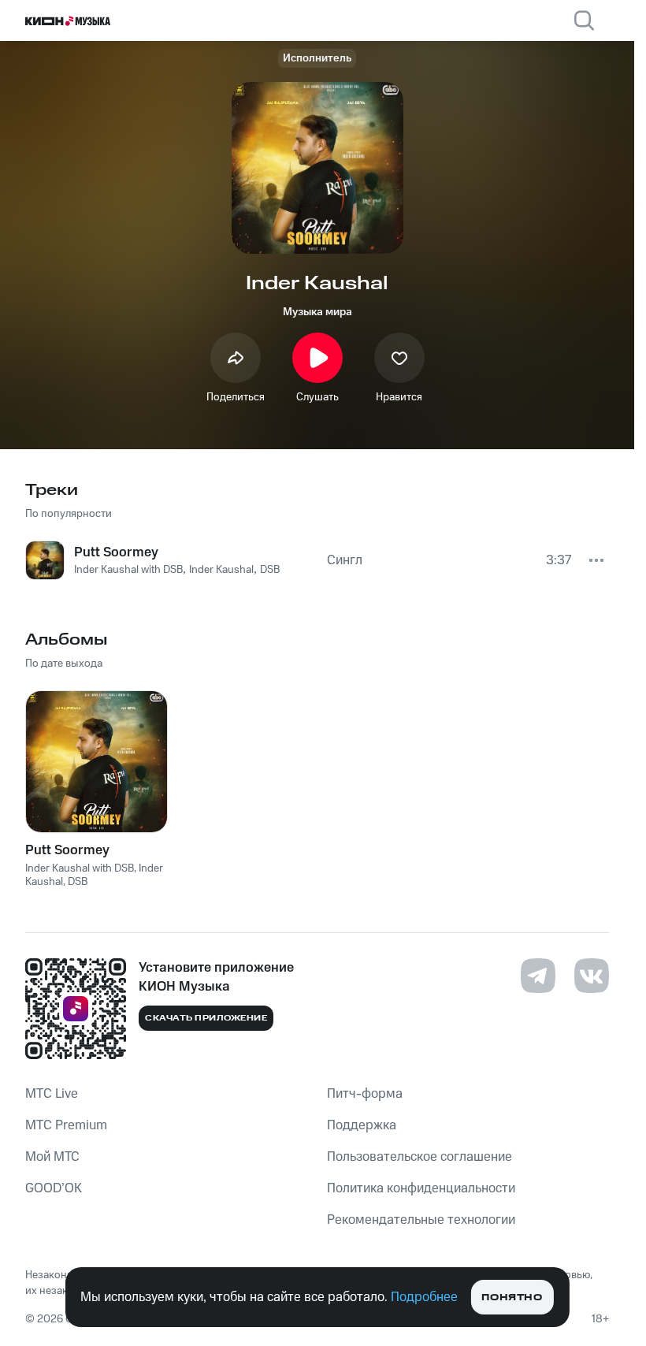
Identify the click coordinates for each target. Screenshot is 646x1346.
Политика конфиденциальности (421, 1188)
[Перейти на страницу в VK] (591, 975)
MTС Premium (66, 1125)
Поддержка (361, 1125)
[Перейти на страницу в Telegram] (538, 975)
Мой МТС (52, 1156)
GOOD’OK (53, 1188)
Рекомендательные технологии (421, 1219)
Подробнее (424, 1297)
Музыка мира (317, 312)
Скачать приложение (206, 1018)
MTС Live (51, 1093)
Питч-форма (365, 1093)
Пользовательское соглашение (419, 1156)
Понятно (511, 1297)
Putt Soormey (67, 850)
